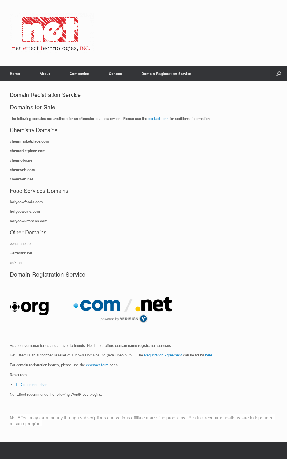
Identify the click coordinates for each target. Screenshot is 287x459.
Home (15, 73)
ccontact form (97, 365)
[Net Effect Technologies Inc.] (52, 33)
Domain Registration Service (166, 73)
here (208, 355)
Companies (79, 73)
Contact (115, 73)
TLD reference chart (31, 385)
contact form (158, 118)
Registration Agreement (163, 355)
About (45, 73)
